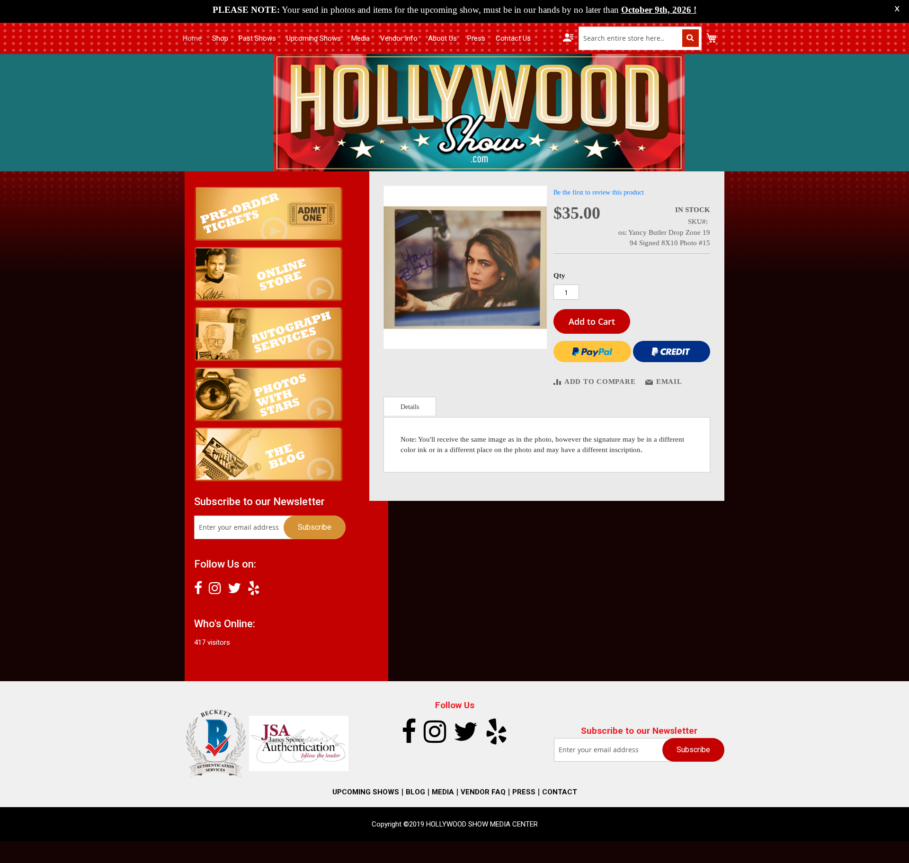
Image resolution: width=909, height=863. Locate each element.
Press (476, 38)
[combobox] (640, 38)
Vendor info (399, 38)
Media (360, 38)
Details (410, 406)
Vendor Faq (483, 792)
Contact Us (513, 38)
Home (192, 38)
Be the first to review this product (598, 192)
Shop (220, 38)
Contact (559, 792)
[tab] (409, 406)
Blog (415, 792)
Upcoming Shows (313, 38)
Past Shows (257, 38)
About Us (442, 38)
